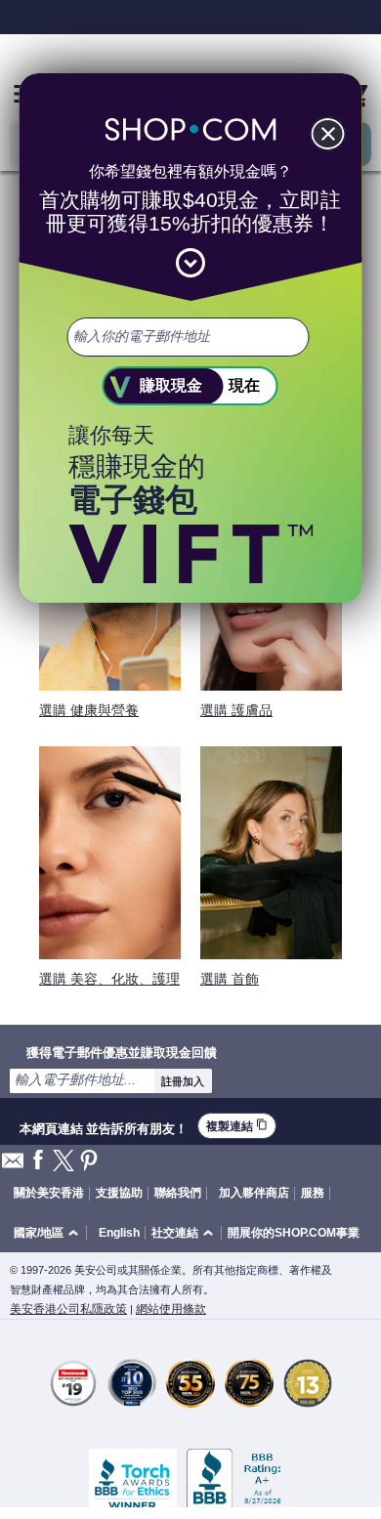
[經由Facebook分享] (38, 1161)
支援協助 (119, 1193)
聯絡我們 (177, 1193)
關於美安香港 (49, 1193)
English (119, 1233)
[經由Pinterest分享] (89, 1162)
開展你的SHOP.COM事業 (294, 1233)
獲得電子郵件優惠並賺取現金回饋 (121, 1052)
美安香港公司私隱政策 (68, 1309)
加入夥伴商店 (254, 1193)
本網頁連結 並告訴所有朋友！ (104, 1126)
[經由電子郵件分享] (12, 1166)
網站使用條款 (171, 1309)
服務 (312, 1193)
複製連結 (237, 1125)
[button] (49, 1233)
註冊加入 (182, 1081)
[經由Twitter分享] (63, 1162)
